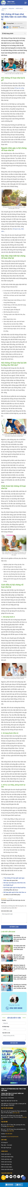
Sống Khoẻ (11, 8)
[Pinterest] (10, 27)
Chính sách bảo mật (6, 1159)
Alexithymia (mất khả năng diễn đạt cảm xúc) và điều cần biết (20, 986)
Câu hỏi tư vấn (6, 1032)
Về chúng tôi (4, 1142)
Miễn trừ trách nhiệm (6, 1167)
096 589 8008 (16, 1008)
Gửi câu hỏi (14, 1043)
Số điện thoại (5, 1026)
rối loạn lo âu (16, 229)
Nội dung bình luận (6, 911)
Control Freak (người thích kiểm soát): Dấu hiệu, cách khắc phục (20, 977)
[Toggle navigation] (25, 2)
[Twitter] (7, 27)
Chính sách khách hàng (7, 1156)
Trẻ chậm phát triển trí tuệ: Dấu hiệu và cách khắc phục (19, 947)
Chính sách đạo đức (6, 1164)
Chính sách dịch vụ (6, 1154)
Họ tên (4, 1020)
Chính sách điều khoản (7, 1169)
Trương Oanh (10, 23)
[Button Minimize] (25, 33)
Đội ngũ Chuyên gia (6, 1147)
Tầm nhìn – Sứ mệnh (6, 1145)
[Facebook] (4, 27)
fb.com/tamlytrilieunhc (12, 1136)
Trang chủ (4, 8)
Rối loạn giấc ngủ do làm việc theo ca (15, 892)
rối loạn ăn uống (19, 88)
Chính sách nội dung (6, 1162)
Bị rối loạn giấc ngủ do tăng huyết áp (15, 887)
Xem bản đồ (16, 1112)
